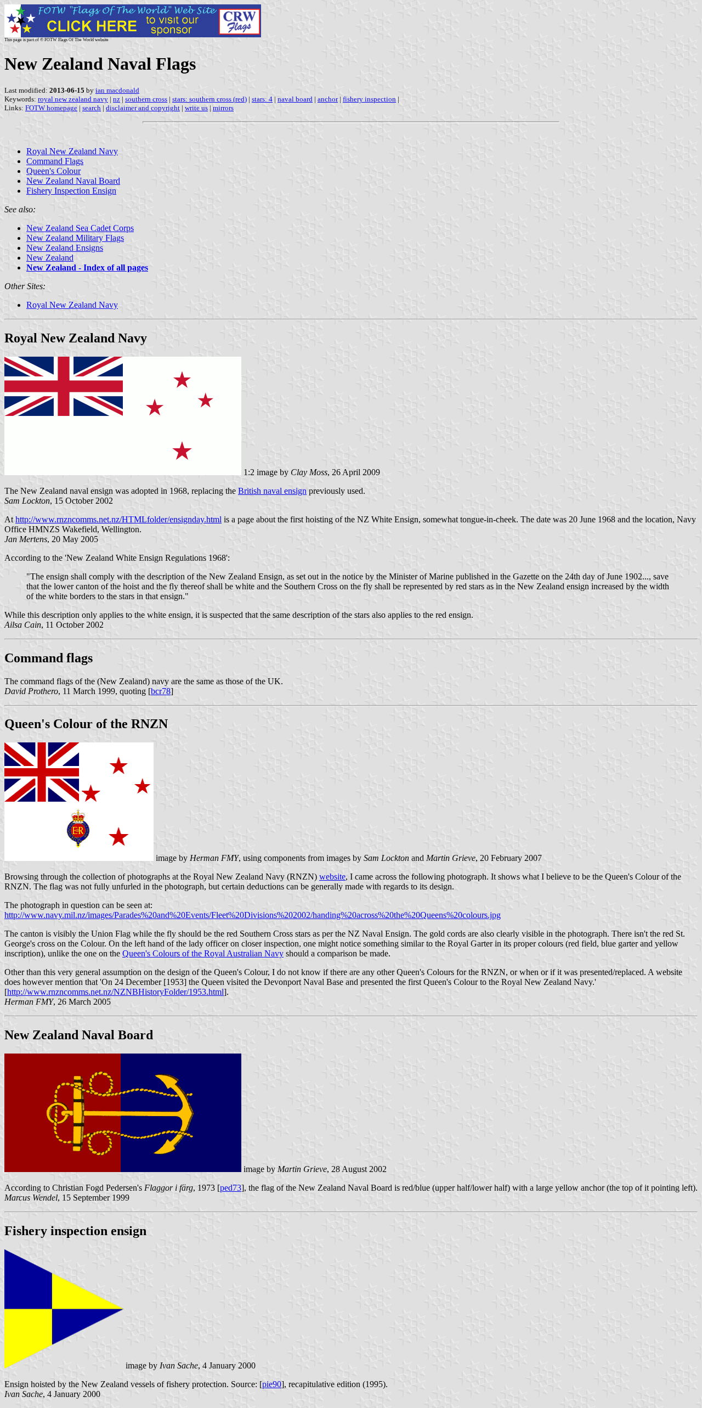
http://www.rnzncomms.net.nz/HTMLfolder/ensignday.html (118, 519)
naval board (295, 99)
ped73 (230, 1187)
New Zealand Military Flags (75, 238)
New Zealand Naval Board (73, 180)
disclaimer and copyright (143, 108)
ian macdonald (117, 90)
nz (116, 99)
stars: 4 (262, 99)
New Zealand (49, 257)
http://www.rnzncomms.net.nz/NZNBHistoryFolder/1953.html (115, 991)
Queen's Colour (53, 171)
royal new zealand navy (73, 99)
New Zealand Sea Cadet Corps (80, 228)
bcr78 (161, 691)
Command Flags (54, 161)
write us (196, 108)
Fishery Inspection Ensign (71, 190)
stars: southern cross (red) (209, 99)
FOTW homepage (51, 108)
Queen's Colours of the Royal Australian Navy (203, 953)
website (332, 876)
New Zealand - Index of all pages (87, 267)
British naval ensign (272, 490)
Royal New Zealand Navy (72, 151)
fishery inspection (369, 99)
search (91, 108)
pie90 (271, 1384)
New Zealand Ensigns (64, 247)
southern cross (146, 99)
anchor (328, 99)
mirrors (223, 108)
